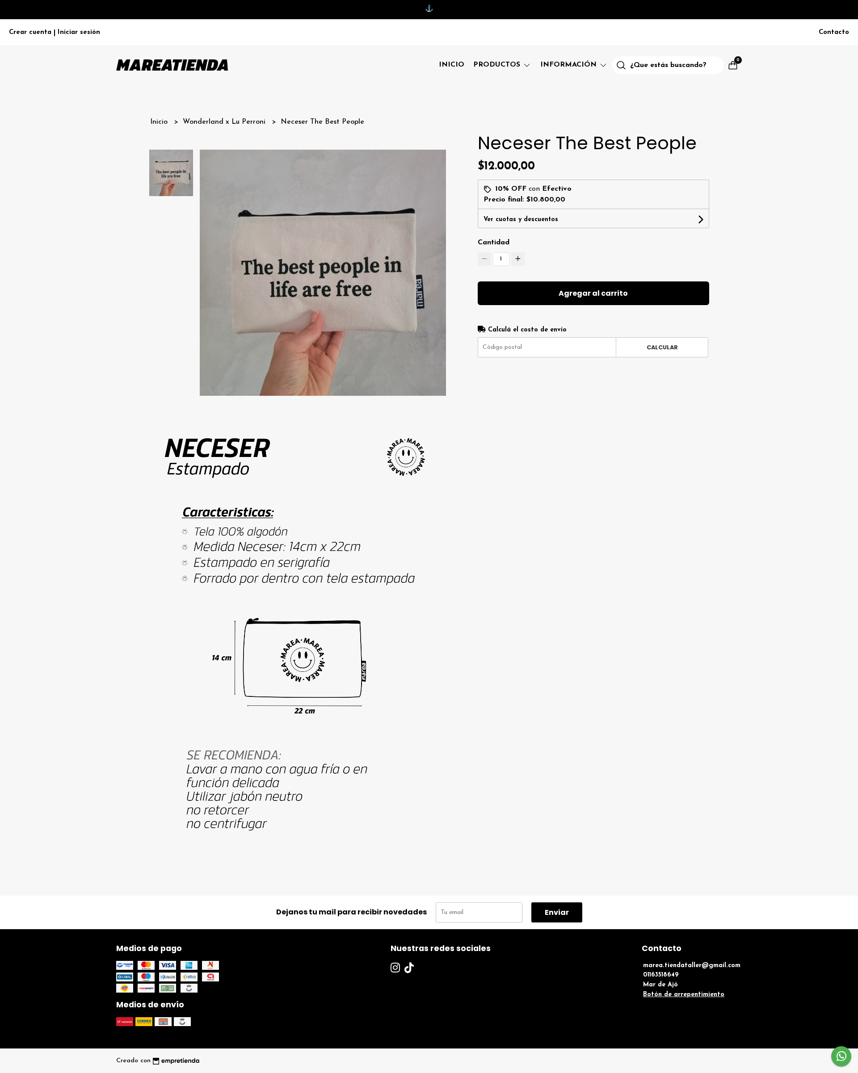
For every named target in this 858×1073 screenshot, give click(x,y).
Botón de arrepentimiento (683, 994)
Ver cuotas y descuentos (521, 219)
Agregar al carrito (593, 293)
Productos (497, 64)
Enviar (557, 912)
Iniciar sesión (79, 32)
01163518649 (661, 975)
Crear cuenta (30, 32)
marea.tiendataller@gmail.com (691, 965)
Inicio (451, 64)
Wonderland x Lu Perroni (225, 122)
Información (569, 64)
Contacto (834, 32)
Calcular (662, 347)
